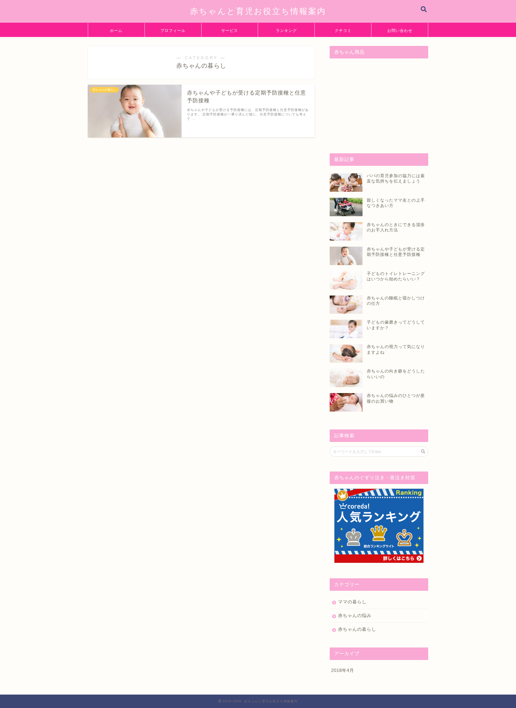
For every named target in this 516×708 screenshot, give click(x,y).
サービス (229, 30)
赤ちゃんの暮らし (357, 629)
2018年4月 (342, 670)
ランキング (286, 30)
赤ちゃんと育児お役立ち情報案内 (258, 11)
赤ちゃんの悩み (354, 615)
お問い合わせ (399, 30)
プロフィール (172, 30)
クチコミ (343, 30)
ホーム (116, 30)
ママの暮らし (352, 601)
